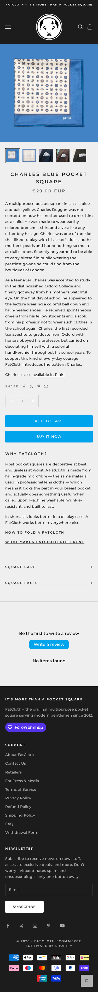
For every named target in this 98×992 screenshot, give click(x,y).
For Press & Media (22, 780)
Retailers (13, 772)
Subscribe (24, 907)
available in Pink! (49, 374)
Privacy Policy (18, 798)
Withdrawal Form (21, 832)
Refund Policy (18, 806)
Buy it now (49, 436)
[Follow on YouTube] (62, 925)
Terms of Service (20, 789)
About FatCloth (19, 754)
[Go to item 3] (46, 155)
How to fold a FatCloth (35, 532)
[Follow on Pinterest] (48, 925)
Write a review (49, 644)
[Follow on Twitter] (21, 925)
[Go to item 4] (62, 155)
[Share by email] (46, 386)
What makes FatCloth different (44, 542)
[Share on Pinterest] (39, 386)
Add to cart (49, 421)
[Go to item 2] (29, 155)
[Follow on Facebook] (7, 925)
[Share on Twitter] (31, 386)
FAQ (9, 824)
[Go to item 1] (12, 155)
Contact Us (15, 763)
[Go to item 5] (79, 155)
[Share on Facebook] (24, 386)
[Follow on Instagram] (35, 925)
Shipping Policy (20, 815)
